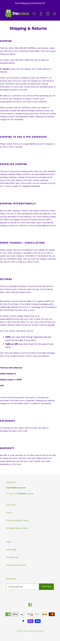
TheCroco (25, 631)
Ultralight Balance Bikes (17, 528)
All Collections (12, 557)
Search (9, 512)
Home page (11, 549)
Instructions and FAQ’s (16, 565)
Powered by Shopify (37, 631)
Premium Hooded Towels (17, 520)
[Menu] (54, 13)
